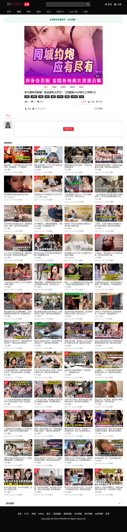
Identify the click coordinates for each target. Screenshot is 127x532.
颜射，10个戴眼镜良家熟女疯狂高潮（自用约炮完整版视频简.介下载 (78, 283)
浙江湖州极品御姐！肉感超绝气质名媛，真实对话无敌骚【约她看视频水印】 (48, 489)
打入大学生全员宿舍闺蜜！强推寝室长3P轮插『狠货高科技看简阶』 (18, 254)
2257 (26, 513)
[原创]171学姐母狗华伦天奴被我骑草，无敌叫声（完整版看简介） (108, 313)
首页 (9, 11)
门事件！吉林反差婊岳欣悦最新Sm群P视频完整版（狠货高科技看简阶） (109, 225)
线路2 (63, 87)
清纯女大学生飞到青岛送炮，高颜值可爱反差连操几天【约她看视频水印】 (78, 460)
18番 (85, 11)
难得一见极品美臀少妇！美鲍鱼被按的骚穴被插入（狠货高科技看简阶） (48, 430)
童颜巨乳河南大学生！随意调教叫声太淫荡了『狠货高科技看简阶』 (18, 342)
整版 (67, 97)
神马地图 (88, 513)
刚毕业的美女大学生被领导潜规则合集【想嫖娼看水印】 (48, 254)
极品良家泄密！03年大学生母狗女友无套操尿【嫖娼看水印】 (48, 166)
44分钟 (74, 97)
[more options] (119, 503)
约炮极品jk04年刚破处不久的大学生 (48, 194)
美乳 (53, 97)
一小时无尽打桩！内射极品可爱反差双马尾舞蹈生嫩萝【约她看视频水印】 (48, 402)
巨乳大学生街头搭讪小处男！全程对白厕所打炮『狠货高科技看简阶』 (48, 371)
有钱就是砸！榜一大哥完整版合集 (108, 458)
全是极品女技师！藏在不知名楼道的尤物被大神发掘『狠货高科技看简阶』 (109, 431)
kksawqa (11, 197)
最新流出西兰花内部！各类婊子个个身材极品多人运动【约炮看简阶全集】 (78, 431)
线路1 (54, 87)
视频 (19, 11)
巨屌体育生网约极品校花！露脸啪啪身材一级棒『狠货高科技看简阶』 (18, 225)
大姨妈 (34, 97)
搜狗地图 (68, 513)
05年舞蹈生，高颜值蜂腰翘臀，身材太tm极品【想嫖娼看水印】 (48, 225)
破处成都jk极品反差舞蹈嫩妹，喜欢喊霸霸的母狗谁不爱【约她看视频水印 (18, 314)
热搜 (34, 513)
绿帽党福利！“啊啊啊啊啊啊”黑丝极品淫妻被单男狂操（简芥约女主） (48, 283)
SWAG (41, 513)
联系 (108, 513)
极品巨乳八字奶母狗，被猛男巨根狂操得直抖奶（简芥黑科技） (109, 401)
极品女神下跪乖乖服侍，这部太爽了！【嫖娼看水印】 (77, 371)
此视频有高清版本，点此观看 (62, 19)
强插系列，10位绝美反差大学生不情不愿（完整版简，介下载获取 (18, 166)
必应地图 (99, 513)
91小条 (100, 316)
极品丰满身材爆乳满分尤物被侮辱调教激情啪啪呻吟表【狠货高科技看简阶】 (109, 343)
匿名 (29, 109)
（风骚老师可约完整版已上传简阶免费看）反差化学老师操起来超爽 (18, 430)
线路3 (72, 87)
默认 (46, 87)
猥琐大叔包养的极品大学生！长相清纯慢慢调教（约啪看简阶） (18, 459)
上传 (81, 97)
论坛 (49, 11)
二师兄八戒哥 (42, 197)
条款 (20, 513)
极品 (47, 97)
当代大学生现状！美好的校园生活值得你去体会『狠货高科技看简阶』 (78, 401)
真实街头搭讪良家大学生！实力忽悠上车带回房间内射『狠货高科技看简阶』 (78, 489)
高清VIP (60, 11)
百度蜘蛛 (57, 513)
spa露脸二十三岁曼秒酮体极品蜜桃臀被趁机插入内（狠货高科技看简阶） (108, 372)
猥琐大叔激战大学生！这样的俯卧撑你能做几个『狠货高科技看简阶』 (48, 342)
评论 (8, 115)
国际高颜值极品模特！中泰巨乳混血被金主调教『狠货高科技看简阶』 (109, 166)
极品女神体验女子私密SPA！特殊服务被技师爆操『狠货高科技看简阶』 (48, 459)
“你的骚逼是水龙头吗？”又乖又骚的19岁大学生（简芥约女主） (78, 195)
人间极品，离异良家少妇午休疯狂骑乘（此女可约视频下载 (109, 254)
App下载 (73, 11)
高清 (81, 87)
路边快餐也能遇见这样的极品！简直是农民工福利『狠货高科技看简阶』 (48, 313)
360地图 (78, 513)
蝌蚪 (29, 11)
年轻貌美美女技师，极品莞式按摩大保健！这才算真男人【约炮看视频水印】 (109, 284)
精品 (39, 11)
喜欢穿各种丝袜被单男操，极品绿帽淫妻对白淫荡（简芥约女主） (78, 313)
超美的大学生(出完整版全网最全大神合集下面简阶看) (77, 225)
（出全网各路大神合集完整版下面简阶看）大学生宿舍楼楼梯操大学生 (109, 195)
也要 (40, 97)
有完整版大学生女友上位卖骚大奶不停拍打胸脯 (78, 254)
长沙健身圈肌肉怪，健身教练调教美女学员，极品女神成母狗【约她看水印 (18, 372)
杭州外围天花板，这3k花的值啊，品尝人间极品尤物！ (18, 488)
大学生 (60, 97)
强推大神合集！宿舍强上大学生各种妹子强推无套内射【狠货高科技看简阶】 (78, 343)
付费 (26, 97)
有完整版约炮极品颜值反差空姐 (16, 194)
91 (18, 4)
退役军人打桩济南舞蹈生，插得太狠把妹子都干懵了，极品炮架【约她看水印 (109, 489)
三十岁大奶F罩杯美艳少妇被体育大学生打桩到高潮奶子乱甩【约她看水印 (18, 402)
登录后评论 (68, 129)
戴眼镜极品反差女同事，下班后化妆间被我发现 (78, 166)
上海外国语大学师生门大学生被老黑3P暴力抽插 (18, 283)
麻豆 (48, 513)
